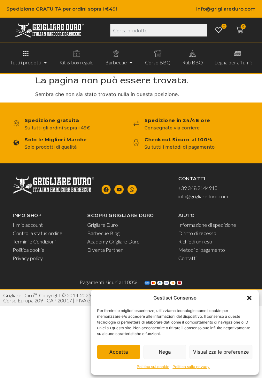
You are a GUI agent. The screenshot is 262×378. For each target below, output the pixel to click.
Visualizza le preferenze (221, 352)
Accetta (118, 352)
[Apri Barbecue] (131, 62)
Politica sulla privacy (191, 366)
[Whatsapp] (132, 189)
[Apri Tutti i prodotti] (45, 62)
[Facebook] (106, 189)
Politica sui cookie (153, 366)
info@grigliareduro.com (226, 9)
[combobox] (158, 30)
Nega (165, 352)
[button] (249, 298)
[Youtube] (119, 189)
